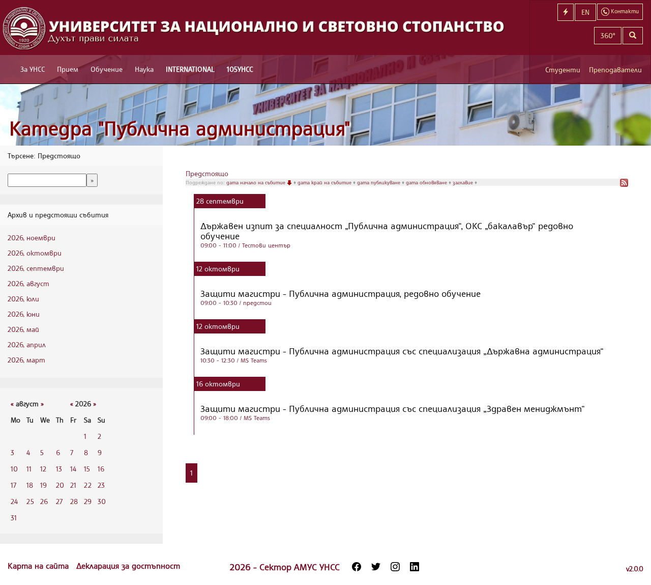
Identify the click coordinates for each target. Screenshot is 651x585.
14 (73, 468)
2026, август (28, 283)
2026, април (27, 344)
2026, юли (23, 298)
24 (14, 501)
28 (74, 501)
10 (14, 468)
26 (44, 501)
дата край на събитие (325, 182)
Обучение (107, 69)
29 (88, 501)
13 (59, 468)
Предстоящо (207, 173)
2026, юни (24, 314)
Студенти (562, 69)
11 (29, 468)
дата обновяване (427, 182)
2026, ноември (31, 237)
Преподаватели (615, 69)
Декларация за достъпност (128, 566)
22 (88, 485)
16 (101, 468)
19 (43, 485)
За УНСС (32, 69)
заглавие (464, 182)
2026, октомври (35, 252)
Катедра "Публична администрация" (179, 128)
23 (101, 485)
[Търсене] (633, 35)
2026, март (26, 359)
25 (30, 501)
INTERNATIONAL (190, 69)
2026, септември (36, 268)
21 (73, 485)
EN (585, 12)
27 (59, 501)
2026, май (23, 329)
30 (102, 501)
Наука (144, 69)
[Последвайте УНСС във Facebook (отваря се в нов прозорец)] (356, 566)
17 (13, 485)
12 (43, 468)
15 (87, 468)
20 (60, 485)
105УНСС (240, 69)
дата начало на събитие (256, 182)
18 (29, 485)
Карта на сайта (39, 566)
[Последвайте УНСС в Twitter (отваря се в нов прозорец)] (375, 566)
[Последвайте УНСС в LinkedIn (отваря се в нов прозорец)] (414, 566)
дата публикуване (379, 182)
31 (14, 517)
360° (608, 35)
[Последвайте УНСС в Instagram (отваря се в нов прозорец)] (395, 566)
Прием (67, 69)
